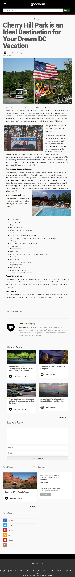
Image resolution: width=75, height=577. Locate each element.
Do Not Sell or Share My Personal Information (38, 571)
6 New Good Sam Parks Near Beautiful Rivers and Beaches (52, 400)
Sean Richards (51, 374)
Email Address (44, 482)
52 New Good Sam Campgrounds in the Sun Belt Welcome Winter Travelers (21, 368)
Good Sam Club (37, 563)
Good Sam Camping (15, 53)
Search (66, 10)
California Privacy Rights (51, 490)
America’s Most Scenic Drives (17, 492)
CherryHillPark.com (42, 295)
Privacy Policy (4, 571)
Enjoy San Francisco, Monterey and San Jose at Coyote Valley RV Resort (21, 401)
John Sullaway (51, 407)
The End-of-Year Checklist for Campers (52, 367)
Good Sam (22, 327)
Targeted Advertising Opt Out (60, 571)
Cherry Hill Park (44, 108)
